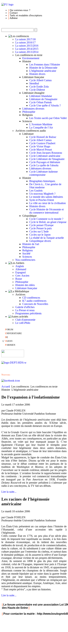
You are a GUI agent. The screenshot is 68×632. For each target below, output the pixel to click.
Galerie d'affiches (25, 307)
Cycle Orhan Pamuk (40, 102)
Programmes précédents (28, 313)
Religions (27, 250)
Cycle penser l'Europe (41, 225)
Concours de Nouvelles (35, 303)
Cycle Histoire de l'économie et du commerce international (46, 211)
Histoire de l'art (30, 244)
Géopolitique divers (40, 240)
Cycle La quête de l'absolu (43, 165)
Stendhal (34, 83)
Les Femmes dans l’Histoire (44, 64)
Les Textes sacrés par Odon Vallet (48, 118)
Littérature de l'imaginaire (43, 99)
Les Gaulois (36, 190)
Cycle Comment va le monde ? (46, 218)
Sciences (27, 256)
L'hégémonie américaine (42, 70)
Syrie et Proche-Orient (41, 199)
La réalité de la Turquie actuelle (46, 237)
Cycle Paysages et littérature (44, 162)
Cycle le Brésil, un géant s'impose (47, 222)
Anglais (19, 266)
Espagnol (20, 272)
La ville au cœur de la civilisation (47, 203)
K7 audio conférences (34, 300)
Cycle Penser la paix (40, 228)
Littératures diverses (33, 108)
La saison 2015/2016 (26, 45)
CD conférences (31, 297)
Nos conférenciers (25, 259)
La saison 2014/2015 (26, 48)
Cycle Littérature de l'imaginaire (47, 159)
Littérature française (26, 288)
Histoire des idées (25, 285)
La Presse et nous (25, 310)
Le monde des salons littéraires (46, 196)
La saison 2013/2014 (26, 51)
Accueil (5, 386)
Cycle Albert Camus (40, 80)
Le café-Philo (22, 322)
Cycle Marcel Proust (40, 149)
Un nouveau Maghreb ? (42, 193)
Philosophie (28, 111)
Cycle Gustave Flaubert (42, 143)
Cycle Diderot (37, 89)
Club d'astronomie (25, 319)
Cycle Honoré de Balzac (42, 136)
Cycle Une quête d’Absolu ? (45, 105)
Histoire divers (37, 73)
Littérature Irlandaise (40, 96)
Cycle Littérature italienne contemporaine (43, 173)
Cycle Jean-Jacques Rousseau (45, 152)
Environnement (30, 58)
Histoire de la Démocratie (43, 67)
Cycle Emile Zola (39, 86)
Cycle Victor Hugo (39, 146)
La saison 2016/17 (25, 42)
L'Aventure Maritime (40, 124)
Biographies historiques (42, 181)
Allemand (20, 269)
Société (26, 253)
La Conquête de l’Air (41, 127)
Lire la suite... (8, 491)
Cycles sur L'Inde (39, 231)
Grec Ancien (22, 275)
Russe (18, 278)
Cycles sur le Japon (40, 234)
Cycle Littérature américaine (44, 155)
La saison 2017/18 (25, 39)
